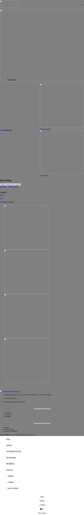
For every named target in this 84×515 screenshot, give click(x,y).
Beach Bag (7, 130)
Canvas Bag (44, 175)
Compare (11, 482)
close (1, 198)
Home (2, 130)
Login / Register (13, 488)
